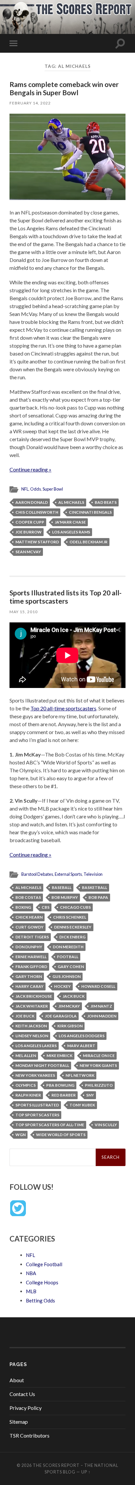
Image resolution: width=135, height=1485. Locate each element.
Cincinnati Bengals (90, 512)
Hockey (62, 986)
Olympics (25, 1085)
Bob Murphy (64, 897)
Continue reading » (30, 469)
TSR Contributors (29, 1435)
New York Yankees (35, 1075)
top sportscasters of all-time (49, 1124)
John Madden (101, 1016)
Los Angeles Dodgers (82, 1035)
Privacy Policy (26, 1408)
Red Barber (63, 1095)
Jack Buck (74, 996)
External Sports (68, 874)
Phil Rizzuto (99, 1085)
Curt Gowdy (29, 927)
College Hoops (42, 1282)
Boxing (23, 907)
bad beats (106, 502)
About (17, 1380)
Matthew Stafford (37, 541)
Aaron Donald (31, 502)
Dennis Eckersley (72, 927)
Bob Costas (28, 897)
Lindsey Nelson (31, 1035)
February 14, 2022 (30, 102)
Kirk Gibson (70, 1025)
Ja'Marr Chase (70, 522)
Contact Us (22, 1394)
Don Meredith (68, 946)
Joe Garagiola (61, 1016)
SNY (90, 1095)
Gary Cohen (71, 966)
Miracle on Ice (99, 1055)
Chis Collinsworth (36, 512)
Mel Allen (25, 1055)
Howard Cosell (98, 986)
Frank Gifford (31, 966)
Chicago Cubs (75, 907)
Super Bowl (53, 489)
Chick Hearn (29, 917)
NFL (25, 489)
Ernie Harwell (31, 956)
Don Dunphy (28, 946)
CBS (45, 907)
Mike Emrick (59, 1055)
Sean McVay (28, 551)
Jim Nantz (101, 1006)
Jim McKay (69, 1006)
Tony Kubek (82, 1104)
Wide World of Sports (61, 1134)
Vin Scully (106, 1124)
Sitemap (19, 1421)
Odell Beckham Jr (88, 541)
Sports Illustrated (37, 1104)
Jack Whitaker (31, 1006)
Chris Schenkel (69, 917)
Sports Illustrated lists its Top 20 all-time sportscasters (66, 596)
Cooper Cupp (29, 522)
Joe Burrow (28, 531)
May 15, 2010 (24, 611)
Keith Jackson (31, 1025)
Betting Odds (40, 1300)
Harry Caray (29, 986)
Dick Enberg (72, 936)
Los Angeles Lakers (36, 1045)
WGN (20, 1134)
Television (93, 874)
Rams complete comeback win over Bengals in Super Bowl (64, 88)
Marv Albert (81, 1045)
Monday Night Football (42, 1065)
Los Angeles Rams (71, 531)
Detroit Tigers (32, 936)
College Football (44, 1264)
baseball (61, 887)
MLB (31, 1291)
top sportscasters (37, 1114)
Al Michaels (71, 502)
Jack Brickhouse (33, 996)
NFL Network (80, 1075)
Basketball (94, 887)
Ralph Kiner (28, 1095)
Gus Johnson (66, 976)
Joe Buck (24, 1016)
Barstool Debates (37, 874)
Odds (35, 489)
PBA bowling (60, 1085)
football (67, 956)
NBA (31, 1273)
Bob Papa (98, 897)
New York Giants (98, 1065)
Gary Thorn (28, 976)
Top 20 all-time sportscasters (63, 708)
